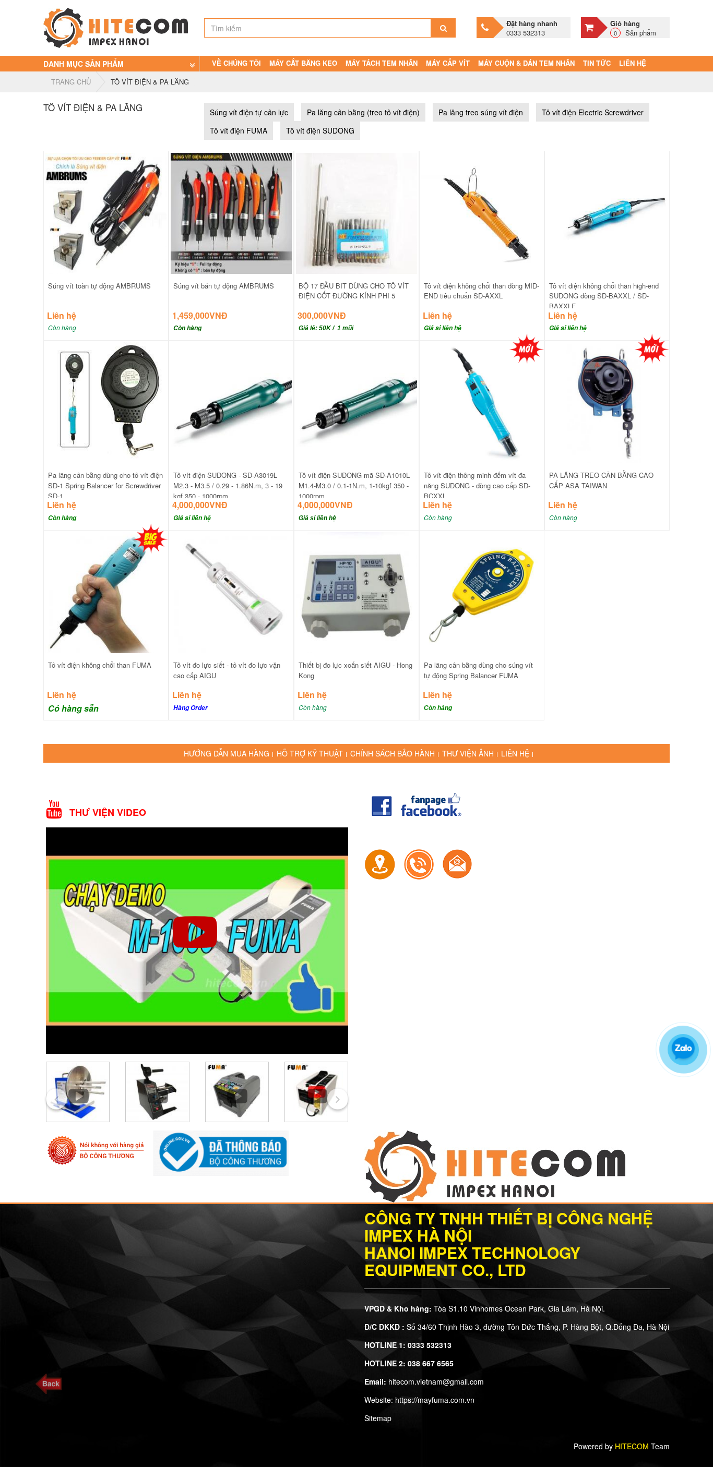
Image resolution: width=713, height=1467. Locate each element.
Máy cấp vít (448, 63)
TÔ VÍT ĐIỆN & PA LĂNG (150, 82)
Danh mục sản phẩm (83, 63)
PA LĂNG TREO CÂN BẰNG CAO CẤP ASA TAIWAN (601, 480)
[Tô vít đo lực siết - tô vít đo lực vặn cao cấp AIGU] (231, 591)
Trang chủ (71, 82)
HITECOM (632, 1446)
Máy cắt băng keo (303, 63)
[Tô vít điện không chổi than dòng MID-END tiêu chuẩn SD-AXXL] (481, 212)
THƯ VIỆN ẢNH (468, 753)
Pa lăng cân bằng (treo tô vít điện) (363, 112)
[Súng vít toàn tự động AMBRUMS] (106, 212)
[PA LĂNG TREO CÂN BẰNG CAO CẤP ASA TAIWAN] (607, 401)
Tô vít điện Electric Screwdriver (593, 112)
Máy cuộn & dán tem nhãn (526, 63)
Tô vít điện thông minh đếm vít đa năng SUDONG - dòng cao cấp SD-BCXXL (477, 485)
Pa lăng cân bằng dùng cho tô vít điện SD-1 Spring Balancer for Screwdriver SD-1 (105, 485)
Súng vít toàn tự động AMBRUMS (99, 286)
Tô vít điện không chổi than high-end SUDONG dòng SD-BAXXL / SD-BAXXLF (604, 296)
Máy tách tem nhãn (382, 63)
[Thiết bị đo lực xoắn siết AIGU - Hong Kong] (356, 591)
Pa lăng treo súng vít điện (480, 112)
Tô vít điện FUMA (238, 130)
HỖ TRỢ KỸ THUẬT (310, 753)
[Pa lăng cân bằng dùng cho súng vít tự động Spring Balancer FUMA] (481, 591)
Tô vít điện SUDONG (320, 130)
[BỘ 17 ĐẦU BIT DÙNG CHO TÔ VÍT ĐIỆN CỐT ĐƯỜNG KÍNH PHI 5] (356, 212)
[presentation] (56, 1098)
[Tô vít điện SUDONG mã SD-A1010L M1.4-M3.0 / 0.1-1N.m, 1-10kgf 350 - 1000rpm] (356, 401)
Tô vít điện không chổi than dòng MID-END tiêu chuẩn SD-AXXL (481, 291)
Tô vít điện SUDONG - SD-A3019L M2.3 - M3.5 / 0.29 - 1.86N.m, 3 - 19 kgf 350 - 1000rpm (227, 485)
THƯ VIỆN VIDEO (107, 812)
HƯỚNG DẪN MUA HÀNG (226, 753)
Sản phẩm (633, 28)
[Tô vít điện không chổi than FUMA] (106, 591)
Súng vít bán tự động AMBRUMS (223, 286)
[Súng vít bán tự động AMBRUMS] (231, 212)
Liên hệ (632, 63)
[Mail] (457, 863)
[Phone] (418, 863)
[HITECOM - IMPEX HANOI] (115, 26)
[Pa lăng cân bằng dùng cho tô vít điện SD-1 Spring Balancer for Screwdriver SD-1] (106, 401)
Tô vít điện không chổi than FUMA (99, 665)
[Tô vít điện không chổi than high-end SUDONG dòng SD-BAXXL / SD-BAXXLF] (607, 212)
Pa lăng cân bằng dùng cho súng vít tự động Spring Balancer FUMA (478, 670)
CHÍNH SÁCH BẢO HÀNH (392, 753)
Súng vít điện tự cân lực (249, 112)
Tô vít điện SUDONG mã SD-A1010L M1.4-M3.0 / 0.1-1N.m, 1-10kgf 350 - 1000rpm (354, 485)
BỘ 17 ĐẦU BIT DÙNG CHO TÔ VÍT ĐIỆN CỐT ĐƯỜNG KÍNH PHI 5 (354, 291)
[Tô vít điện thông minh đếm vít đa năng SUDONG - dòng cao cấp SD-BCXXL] (481, 401)
